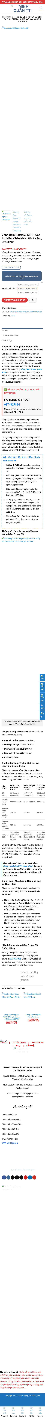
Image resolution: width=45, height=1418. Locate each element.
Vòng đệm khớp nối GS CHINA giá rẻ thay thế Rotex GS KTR (11, 1017)
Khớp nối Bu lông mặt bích (15, 1385)
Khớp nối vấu (14, 1375)
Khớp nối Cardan (29, 1375)
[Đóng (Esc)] (23, 1403)
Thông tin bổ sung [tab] (10, 336)
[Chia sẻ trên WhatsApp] (4, 321)
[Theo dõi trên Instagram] (8, 1177)
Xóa (41, 282)
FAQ (18, 1046)
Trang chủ (8, 17)
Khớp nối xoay (17, 1388)
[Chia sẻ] (16, 1403)
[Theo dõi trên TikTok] (13, 1177)
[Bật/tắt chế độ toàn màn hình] (9, 1403)
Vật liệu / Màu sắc (8, 288)
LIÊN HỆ (30, 1046)
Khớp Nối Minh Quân (32, 1396)
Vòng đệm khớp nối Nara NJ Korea (33, 1016)
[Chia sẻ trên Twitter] (13, 321)
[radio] (28, 284)
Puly (30, 1385)
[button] (3, 8)
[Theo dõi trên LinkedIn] (30, 1177)
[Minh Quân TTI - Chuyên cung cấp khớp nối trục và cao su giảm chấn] (23, 8)
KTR (13, 316)
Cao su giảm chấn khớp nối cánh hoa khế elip (26, 312)
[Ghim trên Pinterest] (21, 321)
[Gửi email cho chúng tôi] (21, 1177)
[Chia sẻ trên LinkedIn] (26, 321)
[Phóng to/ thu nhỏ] (2, 1403)
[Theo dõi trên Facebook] (4, 1177)
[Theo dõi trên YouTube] (34, 1177)
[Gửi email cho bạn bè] (17, 321)
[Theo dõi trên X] (17, 1177)
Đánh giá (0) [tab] (7, 341)
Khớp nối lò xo (28, 1381)
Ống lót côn (5, 1388)
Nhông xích (38, 1385)
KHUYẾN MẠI (38, 1042)
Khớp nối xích (15, 1381)
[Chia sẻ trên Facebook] (8, 321)
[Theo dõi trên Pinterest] (26, 1177)
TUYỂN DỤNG (19, 1042)
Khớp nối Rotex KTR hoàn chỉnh (18, 866)
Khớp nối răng (25, 1372)
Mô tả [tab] (4, 331)
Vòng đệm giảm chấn (20, 1378)
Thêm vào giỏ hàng (14, 300)
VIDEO (3, 1042)
